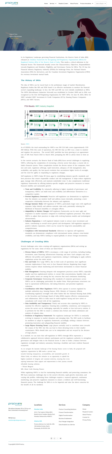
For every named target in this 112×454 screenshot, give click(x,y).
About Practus (74, 3)
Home (46, 3)
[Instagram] (54, 438)
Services (52, 3)
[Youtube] (60, 438)
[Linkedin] (51, 438)
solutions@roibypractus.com (17, 420)
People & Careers (63, 3)
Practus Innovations (85, 3)
